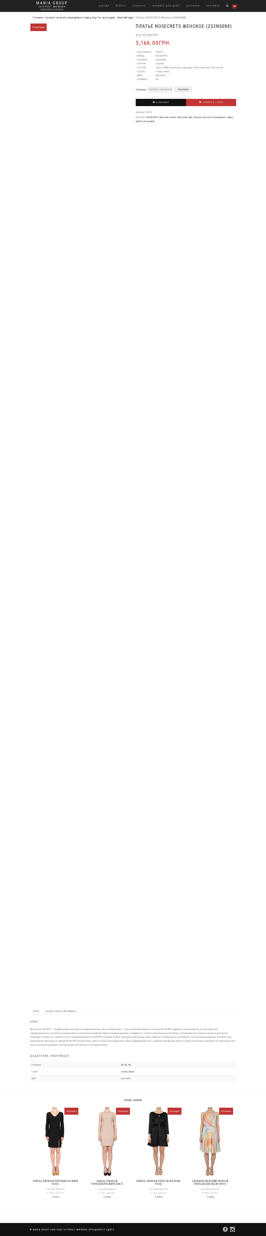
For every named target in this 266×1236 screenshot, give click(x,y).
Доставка (193, 6)
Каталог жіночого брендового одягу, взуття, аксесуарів (80, 17)
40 (122, 1064)
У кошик (56, 1197)
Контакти (213, 6)
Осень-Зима (127, 1071)
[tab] (36, 1011)
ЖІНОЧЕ (121, 6)
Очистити (183, 89)
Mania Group (52, 3)
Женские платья (167, 117)
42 (125, 1064)
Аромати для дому (166, 6)
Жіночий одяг (125, 17)
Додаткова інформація (61, 1011)
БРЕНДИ (104, 6)
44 (129, 1064)
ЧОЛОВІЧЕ (139, 6)
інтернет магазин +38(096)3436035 (52, 8)
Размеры (141, 89)
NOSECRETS (152, 117)
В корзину (162, 102)
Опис (36, 1011)
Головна (38, 17)
